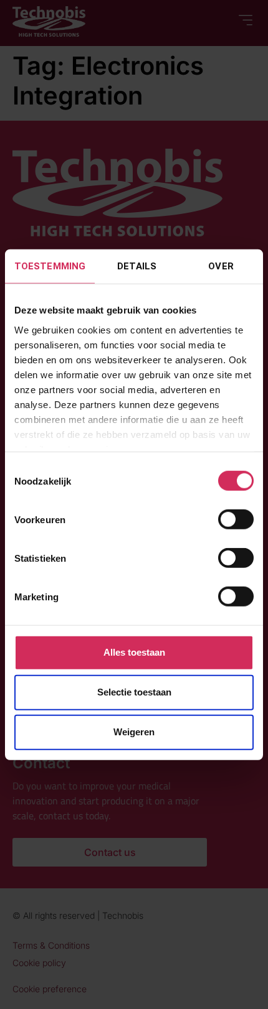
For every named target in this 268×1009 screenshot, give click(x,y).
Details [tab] (136, 266)
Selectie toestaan (134, 692)
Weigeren (134, 732)
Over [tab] (220, 266)
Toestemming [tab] (49, 266)
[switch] (236, 519)
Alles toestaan (134, 652)
